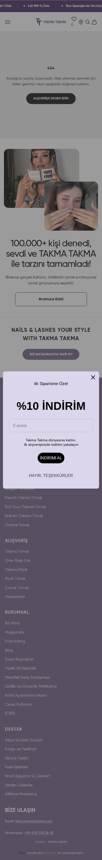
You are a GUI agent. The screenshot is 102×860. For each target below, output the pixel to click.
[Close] (93, 377)
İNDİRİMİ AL (51, 458)
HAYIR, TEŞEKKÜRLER (51, 475)
